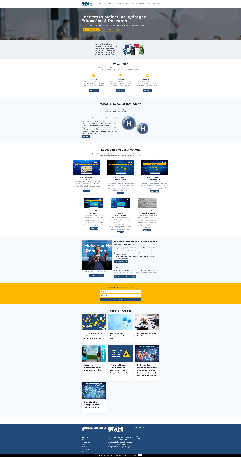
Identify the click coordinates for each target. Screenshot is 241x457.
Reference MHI (85, 449)
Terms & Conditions (140, 438)
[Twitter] (85, 428)
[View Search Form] (158, 4)
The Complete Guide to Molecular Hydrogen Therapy (93, 336)
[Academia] (100, 428)
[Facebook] (83, 428)
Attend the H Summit (129, 276)
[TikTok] (83, 430)
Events (83, 447)
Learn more (133, 455)
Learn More (120, 90)
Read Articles (147, 90)
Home (99, 3)
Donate (83, 451)
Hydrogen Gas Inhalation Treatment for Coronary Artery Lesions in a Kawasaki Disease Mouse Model (147, 370)
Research (84, 446)
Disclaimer (137, 436)
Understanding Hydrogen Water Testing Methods (91, 404)
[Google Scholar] (95, 428)
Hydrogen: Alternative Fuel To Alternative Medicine (93, 367)
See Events (118, 276)
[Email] (105, 428)
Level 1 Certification (87, 441)
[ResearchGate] (97, 428)
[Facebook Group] (102, 428)
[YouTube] (90, 428)
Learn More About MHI (121, 261)
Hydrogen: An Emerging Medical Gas (118, 336)
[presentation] (94, 322)
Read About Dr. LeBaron (96, 275)
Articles (83, 444)
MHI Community (86, 442)
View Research (94, 90)
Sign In (148, 3)
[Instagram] (87, 428)
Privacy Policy (138, 441)
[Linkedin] (92, 428)
